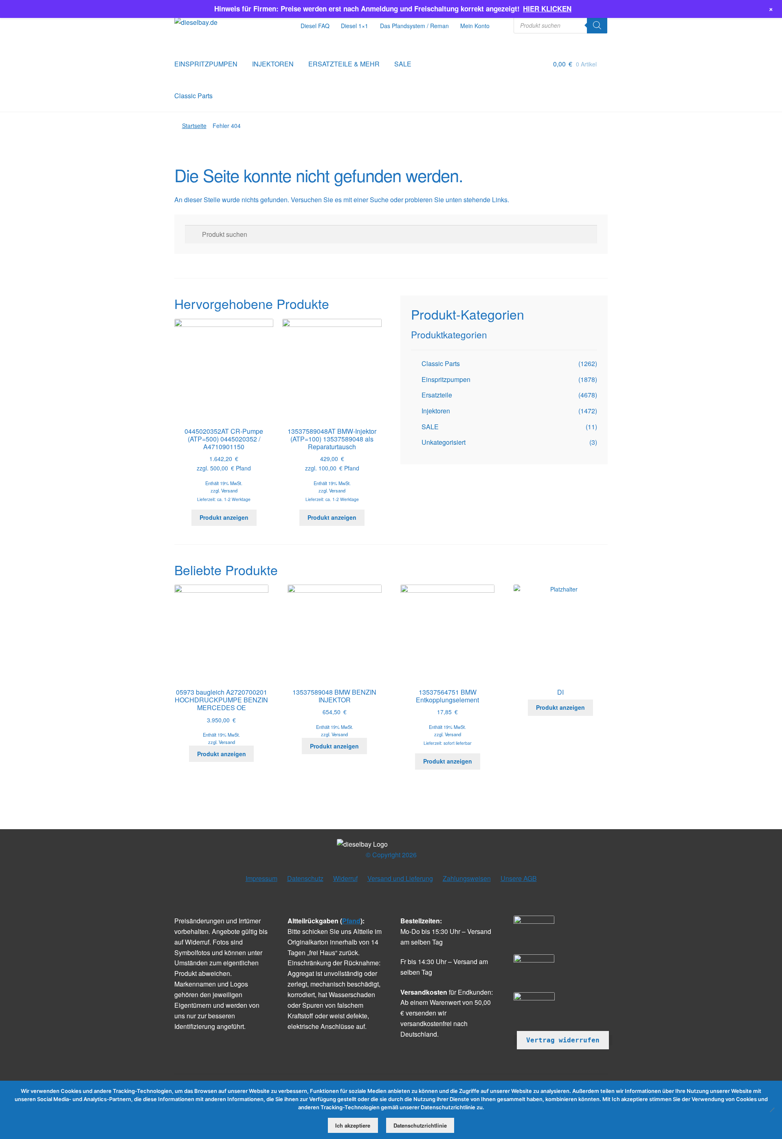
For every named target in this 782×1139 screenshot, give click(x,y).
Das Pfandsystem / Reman (414, 26)
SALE (402, 63)
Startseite (194, 125)
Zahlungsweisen (467, 878)
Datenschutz (305, 878)
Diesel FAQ (315, 26)
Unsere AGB (519, 878)
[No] (772, 1110)
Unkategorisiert (444, 442)
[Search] (597, 25)
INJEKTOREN (273, 63)
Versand (229, 490)
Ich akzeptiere (352, 1125)
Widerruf (345, 878)
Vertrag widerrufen (563, 1040)
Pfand (351, 920)
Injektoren (436, 410)
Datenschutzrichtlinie (420, 1125)
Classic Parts (193, 95)
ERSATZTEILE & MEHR (344, 63)
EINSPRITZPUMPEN (205, 63)
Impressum (261, 878)
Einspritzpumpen (446, 379)
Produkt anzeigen (224, 517)
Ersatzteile (437, 395)
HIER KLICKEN (547, 8)
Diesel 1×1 (354, 26)
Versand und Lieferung (400, 878)
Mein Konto (475, 26)
